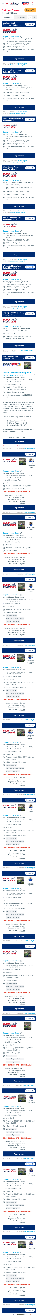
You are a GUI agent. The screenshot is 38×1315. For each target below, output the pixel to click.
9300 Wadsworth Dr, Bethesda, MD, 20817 (19, 284)
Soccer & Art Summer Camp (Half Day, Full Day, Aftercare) (17, 374)
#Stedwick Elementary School (17, 233)
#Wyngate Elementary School (17, 282)
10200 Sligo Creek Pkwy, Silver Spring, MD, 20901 (19, 188)
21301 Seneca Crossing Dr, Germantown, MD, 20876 (19, 137)
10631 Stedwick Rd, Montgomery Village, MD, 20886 (19, 236)
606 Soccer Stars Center (15, 377)
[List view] (30, 17)
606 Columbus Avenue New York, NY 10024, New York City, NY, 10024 (19, 380)
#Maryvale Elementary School (17, 86)
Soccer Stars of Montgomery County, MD (18, 64)
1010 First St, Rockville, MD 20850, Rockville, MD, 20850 (19, 88)
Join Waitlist (19, 442)
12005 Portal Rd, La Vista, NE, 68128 (16, 331)
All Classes (8, 17)
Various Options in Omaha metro (18, 328)
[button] (3, 3)
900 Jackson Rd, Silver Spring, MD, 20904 (19, 41)
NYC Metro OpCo (29, 448)
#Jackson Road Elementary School (19, 39)
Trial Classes (20, 17)
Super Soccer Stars (11, 37)
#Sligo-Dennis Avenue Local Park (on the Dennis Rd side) (19, 184)
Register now (19, 59)
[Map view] (35, 17)
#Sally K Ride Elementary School (18, 134)
